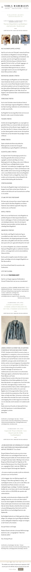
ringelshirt (14, 296)
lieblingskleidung (10, 291)
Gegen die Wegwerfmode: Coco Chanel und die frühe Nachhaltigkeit (15, 433)
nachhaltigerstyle (15, 294)
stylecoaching (22, 296)
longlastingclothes (17, 291)
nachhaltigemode (15, 292)
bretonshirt (19, 289)
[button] (2, 7)
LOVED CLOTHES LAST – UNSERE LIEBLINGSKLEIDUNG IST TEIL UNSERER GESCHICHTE (15, 306)
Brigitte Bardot (16, 164)
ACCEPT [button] (20, 569)
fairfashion (11, 546)
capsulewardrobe (25, 289)
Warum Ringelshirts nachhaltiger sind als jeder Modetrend (15, 25)
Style (20, 22)
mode (28, 546)
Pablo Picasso (6, 164)
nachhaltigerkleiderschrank (6, 294)
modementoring (4, 422)
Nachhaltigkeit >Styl (14, 302)
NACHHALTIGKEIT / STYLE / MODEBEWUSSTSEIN (18, 21)
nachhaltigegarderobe (13, 548)
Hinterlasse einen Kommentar (24, 298)
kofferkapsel (3, 291)
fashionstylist (11, 420)
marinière (3, 292)
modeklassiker (8, 292)
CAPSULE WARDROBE (9, 21)
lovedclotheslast (24, 420)
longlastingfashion (25, 291)
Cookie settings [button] (12, 569)
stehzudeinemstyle (13, 424)
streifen (17, 296)
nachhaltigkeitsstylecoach (6, 296)
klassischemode (16, 546)
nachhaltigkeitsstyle (5, 424)
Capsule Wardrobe (20, 218)
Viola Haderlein (23, 30)
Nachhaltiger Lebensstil (22, 548)
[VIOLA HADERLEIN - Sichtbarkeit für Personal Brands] (16, 7)
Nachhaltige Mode (11, 422)
